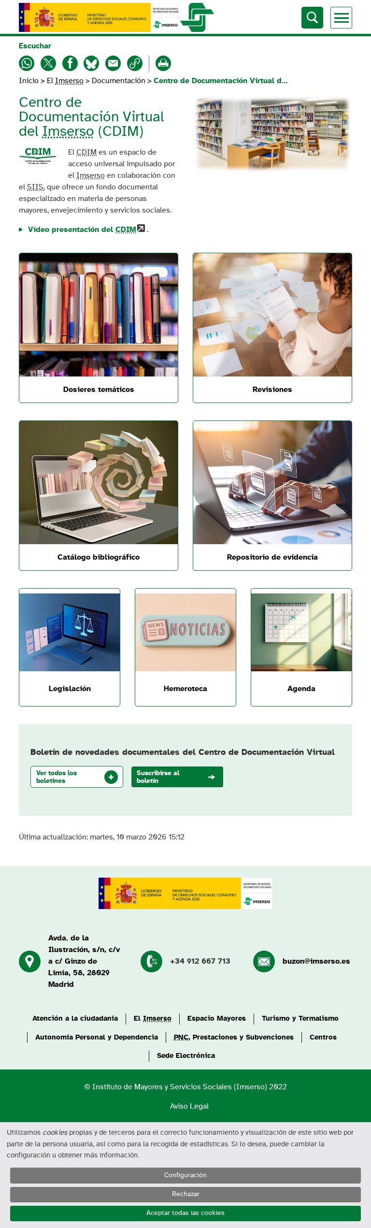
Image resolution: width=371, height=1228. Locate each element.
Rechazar (186, 1194)
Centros (323, 1037)
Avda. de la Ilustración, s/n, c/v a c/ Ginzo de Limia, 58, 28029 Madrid (84, 961)
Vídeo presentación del (82, 229)
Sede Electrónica (186, 1055)
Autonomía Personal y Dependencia (96, 1037)
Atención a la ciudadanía (75, 1018)
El (65, 81)
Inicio (30, 81)
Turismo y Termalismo (300, 1018)
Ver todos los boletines (56, 777)
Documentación (118, 81)
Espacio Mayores (216, 1018)
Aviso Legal (189, 1106)
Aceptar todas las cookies (185, 1213)
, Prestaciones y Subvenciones (234, 1037)
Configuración (185, 1175)
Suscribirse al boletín (158, 777)
